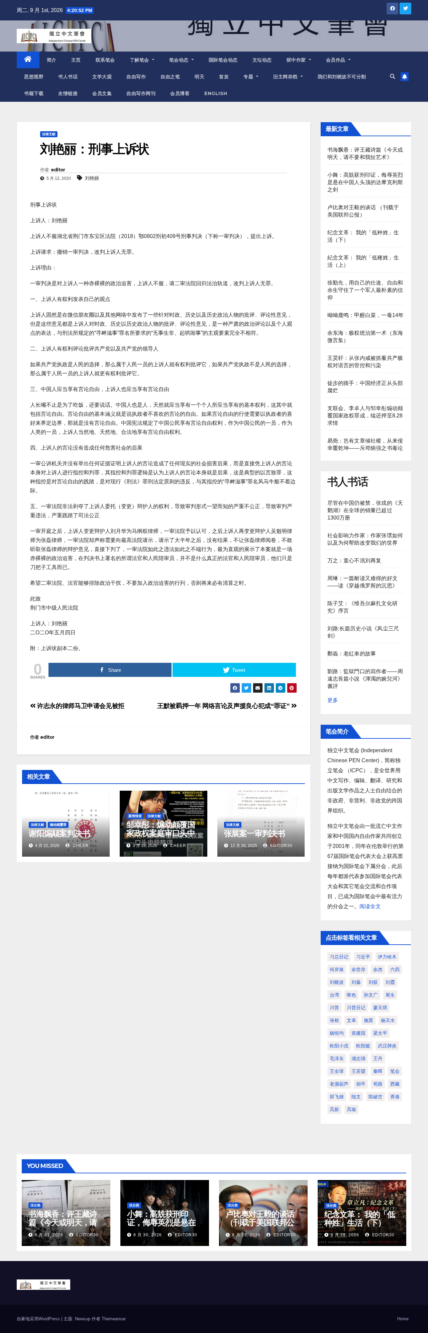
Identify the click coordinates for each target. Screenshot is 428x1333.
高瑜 (351, 1109)
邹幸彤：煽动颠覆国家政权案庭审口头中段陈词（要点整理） (160, 833)
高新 (334, 1109)
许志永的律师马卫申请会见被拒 (80, 705)
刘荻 (373, 982)
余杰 (378, 969)
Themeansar (114, 1318)
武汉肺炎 (387, 1045)
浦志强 (358, 1058)
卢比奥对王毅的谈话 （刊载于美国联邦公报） (260, 1222)
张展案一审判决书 (254, 833)
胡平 (360, 1084)
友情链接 (68, 93)
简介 (52, 60)
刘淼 (356, 982)
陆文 (356, 1096)
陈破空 (375, 1096)
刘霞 (390, 982)
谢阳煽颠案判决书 (59, 833)
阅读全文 (370, 906)
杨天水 (388, 1020)
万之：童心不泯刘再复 (354, 560)
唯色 (351, 995)
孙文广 (371, 995)
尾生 (390, 995)
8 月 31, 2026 (49, 1235)
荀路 (378, 1084)
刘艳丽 (92, 178)
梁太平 (380, 1033)
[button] (392, 76)
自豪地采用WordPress (39, 1318)
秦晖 (378, 1071)
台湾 (334, 995)
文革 (351, 1020)
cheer (80, 845)
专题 (249, 77)
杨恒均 (337, 1033)
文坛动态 (262, 60)
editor (58, 170)
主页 (76, 60)
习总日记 (339, 956)
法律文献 (49, 134)
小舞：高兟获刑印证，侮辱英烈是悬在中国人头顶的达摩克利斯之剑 (365, 182)
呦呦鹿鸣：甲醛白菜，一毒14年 (365, 315)
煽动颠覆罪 (58, 825)
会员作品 (336, 60)
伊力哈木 (387, 956)
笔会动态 (179, 60)
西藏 (395, 1084)
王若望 (358, 1071)
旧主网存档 (286, 77)
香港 (395, 1096)
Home (403, 1318)
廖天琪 (380, 1007)
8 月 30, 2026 (147, 1235)
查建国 (358, 1033)
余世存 (358, 969)
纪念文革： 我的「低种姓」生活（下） (359, 1218)
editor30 (281, 845)
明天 (199, 77)
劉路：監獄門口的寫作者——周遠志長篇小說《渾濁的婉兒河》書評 (365, 679)
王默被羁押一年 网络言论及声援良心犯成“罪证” (224, 705)
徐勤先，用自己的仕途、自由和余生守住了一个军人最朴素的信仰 (365, 290)
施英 (368, 1020)
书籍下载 (33, 93)
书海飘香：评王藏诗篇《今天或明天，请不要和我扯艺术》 (62, 1222)
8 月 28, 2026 (345, 1235)
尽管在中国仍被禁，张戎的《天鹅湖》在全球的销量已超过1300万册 (365, 510)
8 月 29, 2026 (246, 1235)
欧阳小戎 (339, 1045)
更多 (332, 700)
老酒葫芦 (339, 1084)
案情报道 (135, 816)
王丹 (378, 1058)
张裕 (334, 1020)
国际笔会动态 (223, 60)
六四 (395, 969)
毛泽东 (337, 1058)
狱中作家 (297, 60)
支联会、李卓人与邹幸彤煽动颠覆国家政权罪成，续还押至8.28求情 (365, 415)
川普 (334, 1007)
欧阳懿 (363, 1045)
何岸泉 (337, 969)
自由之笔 (170, 77)
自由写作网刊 (140, 93)
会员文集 (102, 93)
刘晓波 (337, 982)
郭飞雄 (337, 1096)
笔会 (395, 1071)
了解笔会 (140, 60)
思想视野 (33, 77)
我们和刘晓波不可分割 (342, 77)
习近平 (363, 956)
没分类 (35, 1205)
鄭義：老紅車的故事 (351, 653)
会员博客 (180, 93)
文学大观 (102, 77)
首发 (224, 77)
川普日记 (356, 1007)
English (215, 93)
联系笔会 (105, 60)
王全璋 (337, 1071)
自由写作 (136, 77)
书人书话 (68, 77)
